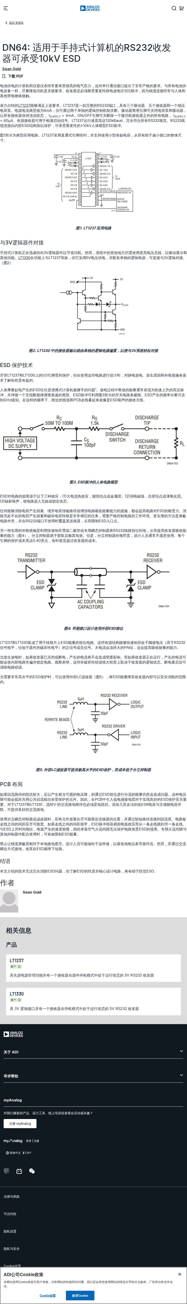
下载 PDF (15, 76)
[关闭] (180, 1274)
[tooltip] (19, 966)
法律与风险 (12, 1196)
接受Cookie (80, 1295)
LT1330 (24, 257)
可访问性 (10, 1214)
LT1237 (24, 105)
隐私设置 (10, 1231)
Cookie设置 (12, 1266)
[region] (93, 1285)
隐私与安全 (12, 1248)
